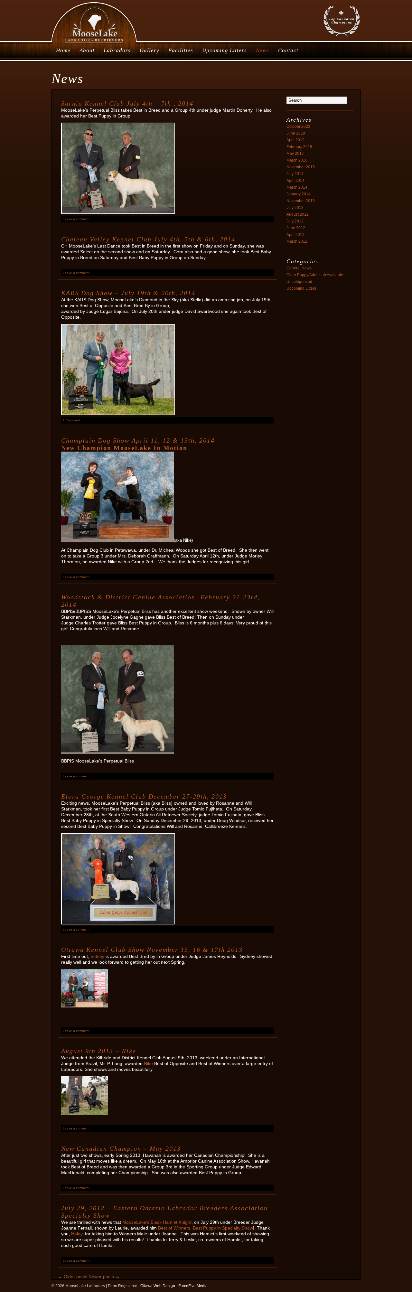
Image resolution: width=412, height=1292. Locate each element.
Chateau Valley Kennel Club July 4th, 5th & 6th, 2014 (148, 239)
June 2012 (295, 228)
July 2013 (295, 207)
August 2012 (297, 214)
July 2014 (295, 174)
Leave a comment (76, 219)
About (87, 50)
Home (63, 50)
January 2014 (298, 194)
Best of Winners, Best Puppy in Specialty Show (205, 1228)
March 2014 (296, 187)
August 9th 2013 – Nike (98, 1050)
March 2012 (296, 241)
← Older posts (72, 1276)
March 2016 (296, 160)
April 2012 (295, 234)
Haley (76, 1233)
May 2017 (295, 153)
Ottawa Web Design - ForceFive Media (174, 1286)
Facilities (180, 50)
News (262, 50)
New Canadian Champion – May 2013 (121, 1148)
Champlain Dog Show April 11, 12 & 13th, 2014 (138, 440)
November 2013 (300, 201)
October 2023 (298, 126)
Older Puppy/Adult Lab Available (314, 275)
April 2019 (295, 140)
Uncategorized (299, 281)
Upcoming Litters (224, 50)
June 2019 (295, 133)
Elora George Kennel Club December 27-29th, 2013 (144, 796)
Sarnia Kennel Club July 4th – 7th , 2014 (127, 103)
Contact (288, 50)
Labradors (117, 50)
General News (299, 268)
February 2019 (299, 147)
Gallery (149, 50)
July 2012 (295, 221)
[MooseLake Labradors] (94, 43)
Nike (149, 1063)
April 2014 (295, 180)
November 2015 (300, 167)
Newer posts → (104, 1276)
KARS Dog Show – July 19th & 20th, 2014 (128, 292)
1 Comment (71, 420)
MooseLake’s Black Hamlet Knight (157, 1222)
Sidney (97, 956)
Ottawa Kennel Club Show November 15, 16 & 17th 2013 (152, 949)
